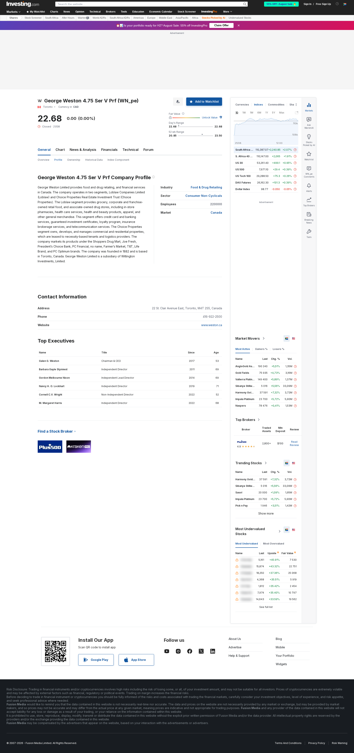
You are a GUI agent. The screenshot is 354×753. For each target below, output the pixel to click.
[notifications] (337, 4)
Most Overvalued (273, 543)
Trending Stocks (248, 463)
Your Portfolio (285, 655)
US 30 (239, 162)
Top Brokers (245, 420)
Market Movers (247, 338)
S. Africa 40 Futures (247, 156)
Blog (279, 639)
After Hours (68, 17)
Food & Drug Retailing (206, 187)
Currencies (242, 104)
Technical (130, 150)
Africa (195, 17)
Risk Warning (339, 743)
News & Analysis (83, 150)
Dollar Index (242, 189)
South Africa (51, 17)
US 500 (239, 169)
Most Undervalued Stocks (250, 531)
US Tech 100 (243, 176)
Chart (60, 150)
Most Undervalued (246, 543)
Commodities (276, 104)
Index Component (118, 159)
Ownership (73, 159)
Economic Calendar (160, 11)
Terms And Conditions (288, 743)
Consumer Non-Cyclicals (203, 195)
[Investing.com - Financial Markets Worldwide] (23, 4)
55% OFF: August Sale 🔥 (281, 4)
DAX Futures (243, 182)
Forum (148, 150)
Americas (138, 17)
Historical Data (94, 159)
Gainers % (261, 349)
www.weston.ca (211, 325)
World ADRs (99, 17)
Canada (216, 212)
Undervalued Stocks (240, 17)
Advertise (235, 647)
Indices (258, 104)
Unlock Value (210, 117)
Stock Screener (187, 11)
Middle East (165, 17)
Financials (109, 150)
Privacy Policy (316, 743)
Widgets (281, 664)
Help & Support (239, 655)
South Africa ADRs (120, 17)
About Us (235, 639)
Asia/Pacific (182, 17)
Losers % (278, 349)
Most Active (242, 349)
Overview (43, 159)
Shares (13, 17)
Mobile (280, 647)
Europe (151, 17)
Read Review (294, 443)
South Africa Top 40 (247, 149)
